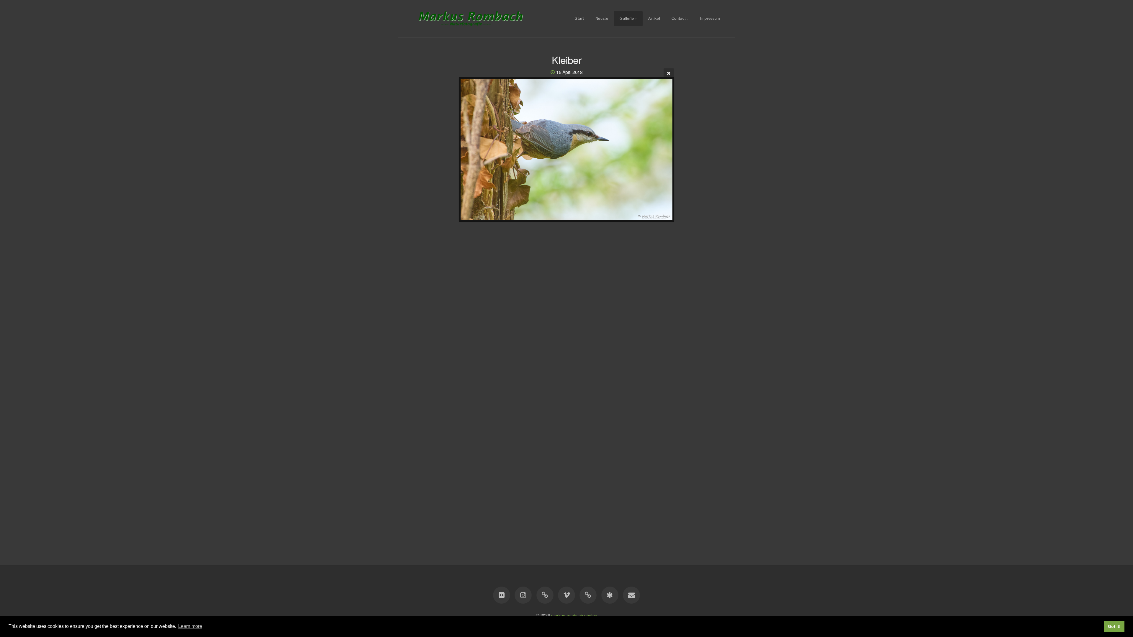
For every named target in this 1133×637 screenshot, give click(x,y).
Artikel (654, 18)
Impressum (710, 18)
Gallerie (627, 18)
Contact (679, 18)
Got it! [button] (1114, 626)
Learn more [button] (190, 626)
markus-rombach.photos (574, 615)
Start (579, 18)
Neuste (601, 18)
